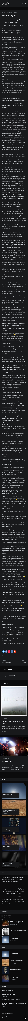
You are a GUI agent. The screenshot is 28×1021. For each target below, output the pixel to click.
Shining (13, 899)
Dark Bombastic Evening (7, 1017)
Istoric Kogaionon (6, 1016)
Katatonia (19, 885)
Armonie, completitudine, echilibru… (10, 810)
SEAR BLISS (8, 899)
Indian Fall (13, 885)
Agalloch (5, 877)
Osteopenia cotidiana (8, 829)
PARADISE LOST (6, 897)
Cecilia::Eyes (7, 761)
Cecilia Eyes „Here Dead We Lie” (12, 722)
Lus (21, 887)
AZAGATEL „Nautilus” (7, 990)
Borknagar (4, 881)
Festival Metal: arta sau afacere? (12, 916)
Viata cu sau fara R (8, 794)
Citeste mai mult (15, 769)
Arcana (21, 877)
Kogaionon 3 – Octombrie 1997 (18, 930)
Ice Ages (8, 885)
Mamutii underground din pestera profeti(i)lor (16, 922)
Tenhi (6, 901)
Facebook (18, 1016)
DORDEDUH (5, 883)
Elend (16, 883)
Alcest (10, 877)
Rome (20, 896)
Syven (3, 901)
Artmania (8, 879)
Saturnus (3, 899)
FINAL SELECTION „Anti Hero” (9, 995)
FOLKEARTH (21, 883)
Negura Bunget (14, 891)
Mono (8, 889)
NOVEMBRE (4, 893)
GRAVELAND (4, 885)
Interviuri (16, 12)
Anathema (15, 877)
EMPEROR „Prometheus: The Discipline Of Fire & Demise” (14, 1004)
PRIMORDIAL (12, 896)
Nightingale (22, 891)
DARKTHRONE (16, 881)
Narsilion (7, 891)
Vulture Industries (5, 903)
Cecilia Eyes (9, 648)
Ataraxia (13, 879)
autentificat (11, 675)
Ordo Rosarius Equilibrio (14, 894)
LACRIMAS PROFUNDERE (13, 887)
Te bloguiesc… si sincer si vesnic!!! (11, 999)
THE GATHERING (11, 901)
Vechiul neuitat (7, 846)
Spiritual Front (20, 899)
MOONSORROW (14, 889)
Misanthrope (4, 889)
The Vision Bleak (20, 901)
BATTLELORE (19, 879)
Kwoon (4, 887)
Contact (12, 1016)
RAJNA (16, 896)
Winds (10, 903)
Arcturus (4, 879)
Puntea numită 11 (7, 864)
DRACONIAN (12, 883)
